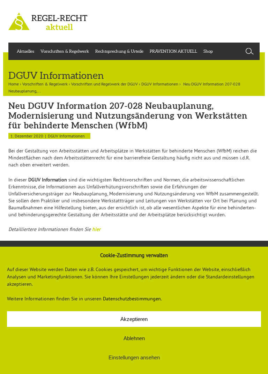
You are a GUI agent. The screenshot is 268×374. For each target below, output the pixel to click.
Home (13, 84)
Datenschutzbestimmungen (132, 299)
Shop (208, 51)
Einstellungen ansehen (134, 357)
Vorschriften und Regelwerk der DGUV (104, 84)
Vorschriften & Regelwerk (64, 51)
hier (96, 229)
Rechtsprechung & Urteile (119, 51)
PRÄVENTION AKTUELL (173, 51)
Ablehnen (134, 338)
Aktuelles (25, 51)
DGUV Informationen (159, 84)
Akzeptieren (134, 319)
